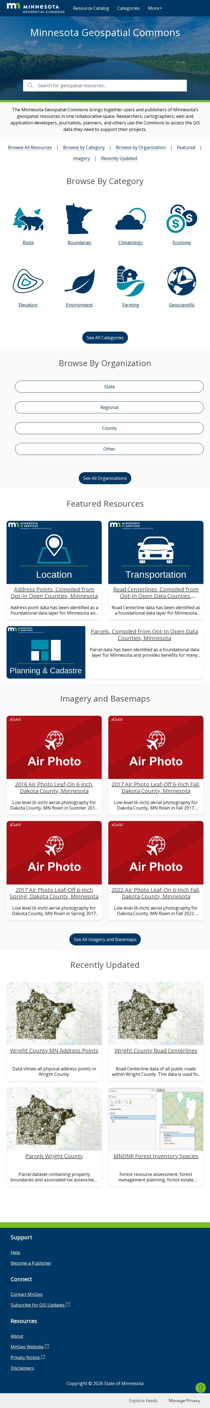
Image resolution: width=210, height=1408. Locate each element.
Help (15, 1252)
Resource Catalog (91, 8)
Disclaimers (22, 1368)
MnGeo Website (28, 1347)
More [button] (153, 8)
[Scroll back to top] (201, 1388)
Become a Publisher (31, 1263)
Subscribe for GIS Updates (38, 1305)
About (17, 1336)
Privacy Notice (26, 1357)
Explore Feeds (143, 1401)
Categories (128, 8)
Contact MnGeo (27, 1294)
